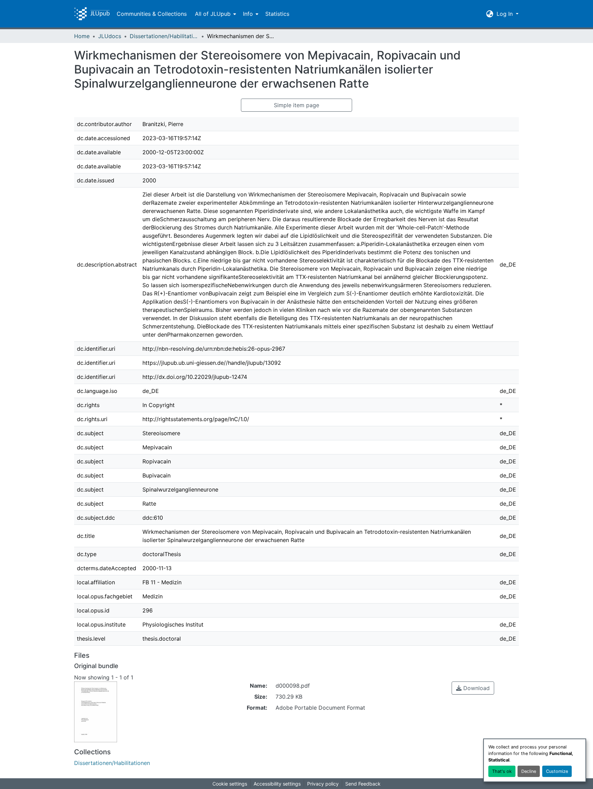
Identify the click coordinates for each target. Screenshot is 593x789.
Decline (528, 771)
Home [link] (82, 36)
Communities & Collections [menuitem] (152, 13)
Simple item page (296, 105)
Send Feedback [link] (363, 784)
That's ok (502, 771)
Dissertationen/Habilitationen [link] (164, 36)
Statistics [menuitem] (277, 13)
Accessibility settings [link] (277, 784)
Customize (557, 771)
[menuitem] (215, 13)
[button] (92, 14)
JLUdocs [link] (109, 36)
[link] (473, 688)
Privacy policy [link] (323, 784)
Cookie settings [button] (229, 784)
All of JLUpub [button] (213, 13)
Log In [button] (505, 13)
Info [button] (248, 13)
